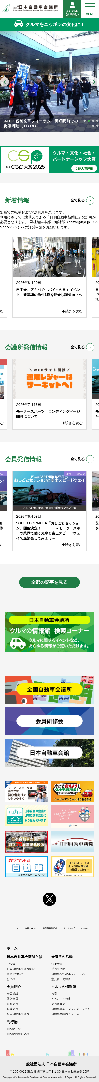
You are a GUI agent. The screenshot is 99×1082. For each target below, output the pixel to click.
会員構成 (12, 993)
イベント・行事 (61, 998)
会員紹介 (14, 987)
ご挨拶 (11, 963)
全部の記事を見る (49, 582)
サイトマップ (69, 928)
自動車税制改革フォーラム (68, 973)
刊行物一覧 (14, 1028)
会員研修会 (58, 1003)
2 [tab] (88, 121)
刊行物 (12, 1022)
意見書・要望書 (61, 979)
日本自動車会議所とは (24, 957)
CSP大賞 (56, 963)
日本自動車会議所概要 (21, 968)
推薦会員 (12, 1008)
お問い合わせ (30, 928)
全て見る (78, 200)
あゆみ (11, 979)
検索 (54, 993)
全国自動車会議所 (18, 1013)
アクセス (14, 928)
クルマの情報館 (63, 987)
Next (94, 81)
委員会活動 (58, 968)
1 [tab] (84, 121)
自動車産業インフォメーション (70, 1008)
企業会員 (12, 1003)
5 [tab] (93, 125)
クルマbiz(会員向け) (72, 13)
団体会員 (12, 998)
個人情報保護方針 (50, 928)
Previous (4, 81)
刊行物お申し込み (18, 1033)
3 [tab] (93, 121)
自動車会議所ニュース (65, 1013)
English (84, 928)
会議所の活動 (62, 957)
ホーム (12, 948)
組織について (15, 973)
